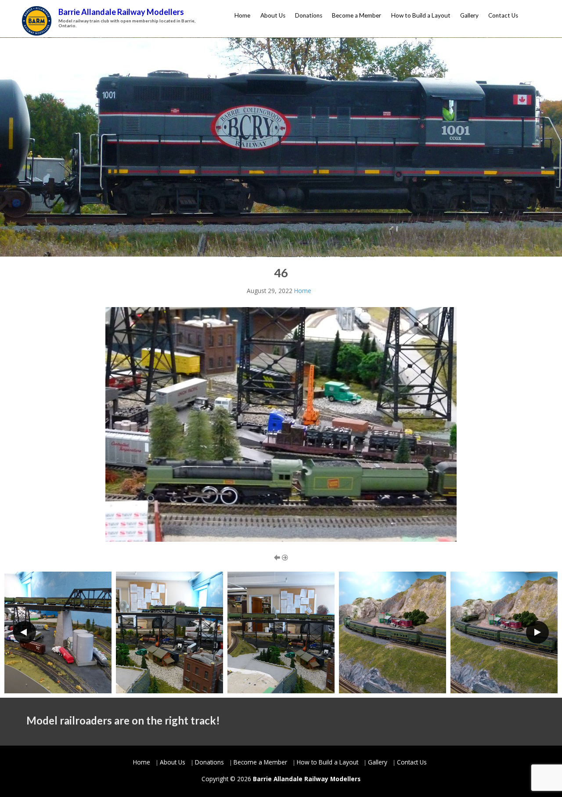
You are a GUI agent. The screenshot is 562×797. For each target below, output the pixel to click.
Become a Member (356, 15)
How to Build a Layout (420, 15)
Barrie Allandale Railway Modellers (121, 12)
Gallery (469, 15)
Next (537, 632)
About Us (272, 15)
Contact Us (503, 15)
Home (242, 15)
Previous (24, 632)
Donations (308, 15)
